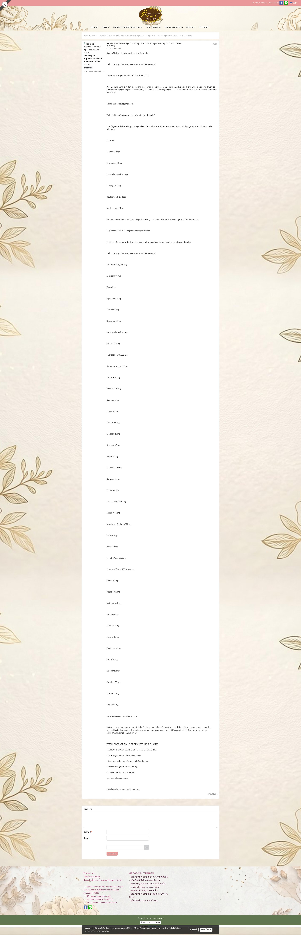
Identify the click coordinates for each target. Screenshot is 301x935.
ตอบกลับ (113, 853)
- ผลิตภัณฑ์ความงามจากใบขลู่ (143, 900)
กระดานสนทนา (90, 35)
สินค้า (104, 27)
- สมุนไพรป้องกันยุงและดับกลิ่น (143, 890)
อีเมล (86, 838)
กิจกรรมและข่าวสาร (174, 27)
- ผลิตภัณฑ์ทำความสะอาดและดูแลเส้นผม (148, 877)
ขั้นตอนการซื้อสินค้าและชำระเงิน (127, 27)
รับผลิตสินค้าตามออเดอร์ (109, 35)
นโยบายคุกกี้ (104, 931)
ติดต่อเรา (190, 27)
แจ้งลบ (214, 44)
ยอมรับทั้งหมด (206, 930)
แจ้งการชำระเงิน (153, 27)
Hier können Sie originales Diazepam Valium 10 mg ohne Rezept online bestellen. (156, 35)
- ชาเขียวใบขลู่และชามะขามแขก (144, 887)
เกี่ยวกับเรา (204, 27)
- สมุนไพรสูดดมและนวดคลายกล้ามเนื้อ (147, 883)
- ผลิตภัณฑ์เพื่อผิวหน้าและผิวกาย (144, 880)
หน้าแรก (94, 27)
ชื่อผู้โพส (88, 832)
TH (294, 3)
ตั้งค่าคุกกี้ (193, 930)
